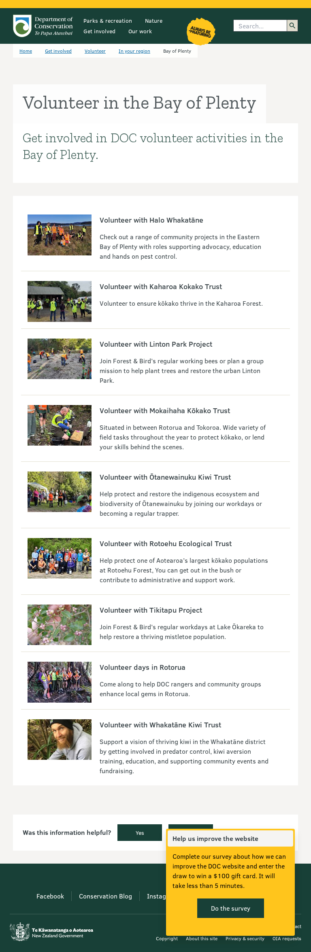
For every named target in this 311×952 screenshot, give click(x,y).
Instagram (162, 896)
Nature (153, 20)
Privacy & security (245, 938)
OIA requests (287, 938)
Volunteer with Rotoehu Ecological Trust (166, 543)
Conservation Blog (105, 896)
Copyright (167, 938)
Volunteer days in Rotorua (142, 667)
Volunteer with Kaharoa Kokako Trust (161, 286)
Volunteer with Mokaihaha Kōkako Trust (165, 410)
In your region (134, 50)
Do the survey (230, 908)
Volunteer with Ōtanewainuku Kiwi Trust (165, 477)
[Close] (287, 838)
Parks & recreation (107, 20)
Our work (140, 31)
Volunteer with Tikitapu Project (151, 610)
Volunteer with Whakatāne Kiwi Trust (160, 724)
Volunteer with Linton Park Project (156, 344)
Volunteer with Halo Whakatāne (151, 220)
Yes (140, 832)
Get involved (99, 31)
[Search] (292, 25)
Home (25, 50)
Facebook (50, 896)
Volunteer (95, 50)
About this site (201, 938)
